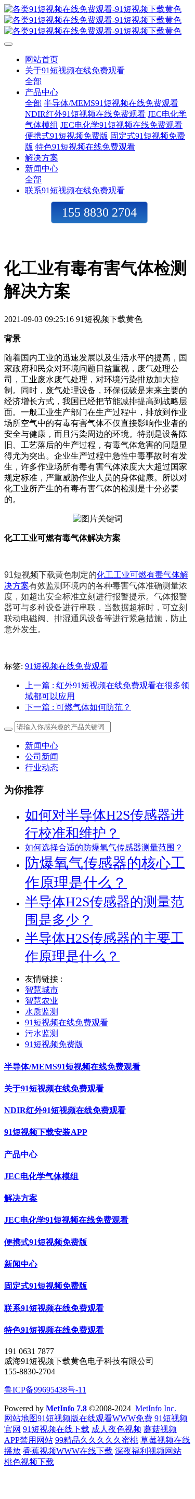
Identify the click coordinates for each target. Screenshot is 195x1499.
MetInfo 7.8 (66, 1408)
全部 (33, 81)
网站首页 (41, 59)
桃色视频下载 (29, 1461)
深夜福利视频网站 (148, 1451)
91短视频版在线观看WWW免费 (94, 1418)
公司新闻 (41, 756)
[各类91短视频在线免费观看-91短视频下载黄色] (97, 20)
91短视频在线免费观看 (66, 666)
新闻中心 (41, 745)
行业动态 (41, 767)
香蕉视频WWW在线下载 (68, 1451)
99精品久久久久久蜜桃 (96, 1440)
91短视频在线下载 (56, 1429)
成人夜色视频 (116, 1429)
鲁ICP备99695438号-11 (45, 1389)
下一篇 (78, 707)
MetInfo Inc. (155, 1408)
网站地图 (20, 1418)
